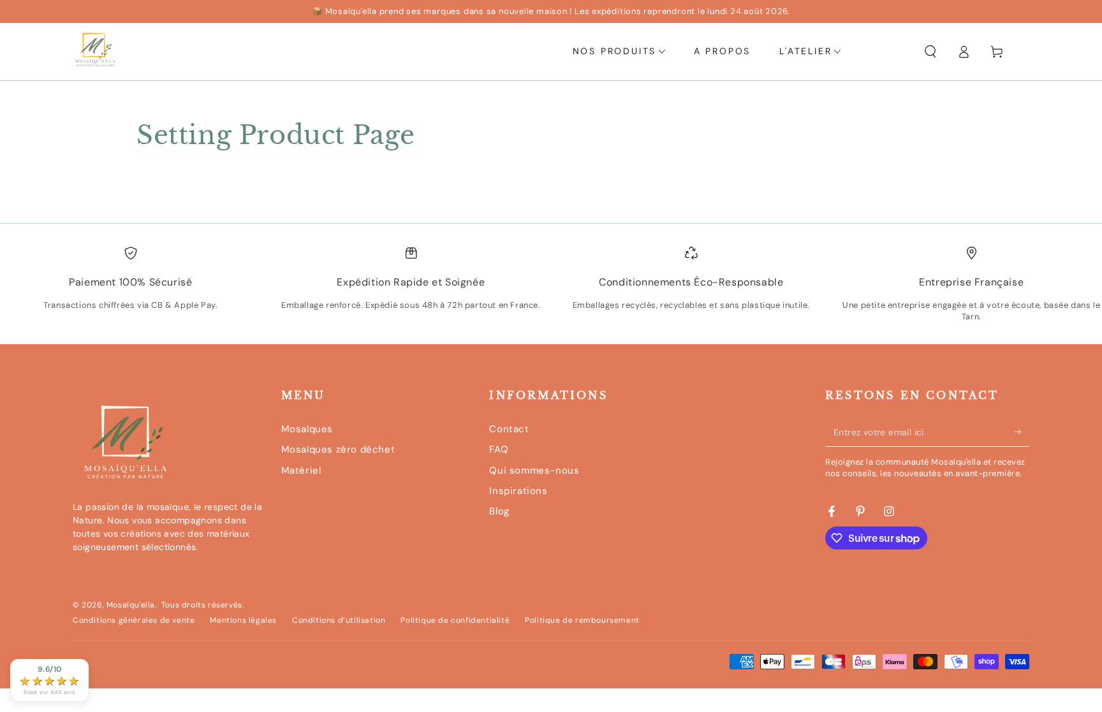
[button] (930, 52)
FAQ (498, 449)
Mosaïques (307, 429)
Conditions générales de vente (134, 620)
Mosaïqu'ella (131, 605)
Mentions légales (243, 620)
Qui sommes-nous (534, 470)
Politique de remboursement (582, 620)
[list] (551, 289)
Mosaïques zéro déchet (338, 449)
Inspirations (518, 490)
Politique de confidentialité (455, 620)
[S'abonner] (1022, 432)
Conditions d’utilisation (338, 620)
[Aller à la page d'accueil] (95, 51)
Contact (509, 429)
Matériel (301, 470)
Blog (499, 511)
